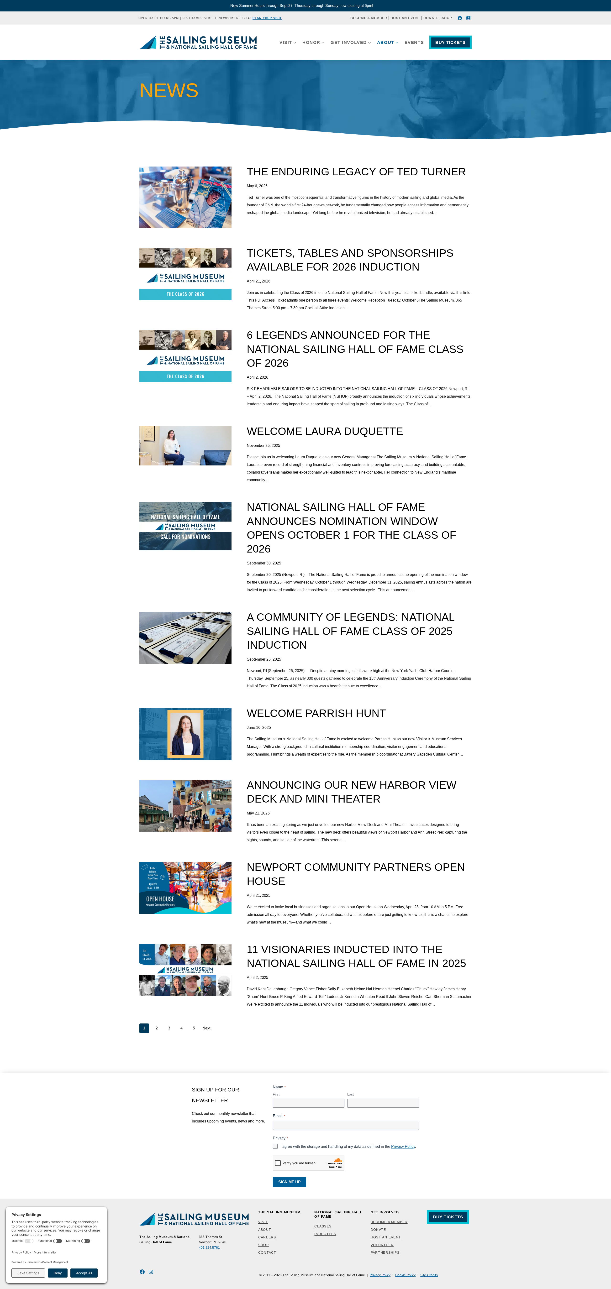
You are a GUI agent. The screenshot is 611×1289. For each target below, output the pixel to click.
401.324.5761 (209, 1247)
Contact (267, 1252)
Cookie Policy (405, 1275)
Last (350, 1094)
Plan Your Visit (267, 18)
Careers (267, 1237)
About (264, 1230)
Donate (431, 18)
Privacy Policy (403, 1146)
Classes (323, 1226)
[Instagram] (468, 18)
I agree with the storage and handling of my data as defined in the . (348, 1146)
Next (206, 1028)
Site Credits (429, 1275)
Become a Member (368, 18)
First (276, 1094)
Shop (447, 18)
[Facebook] (460, 18)
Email (279, 1116)
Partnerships (385, 1252)
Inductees (325, 1234)
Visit (263, 1222)
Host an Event (405, 18)
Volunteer (382, 1245)
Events (414, 42)
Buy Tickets (450, 42)
